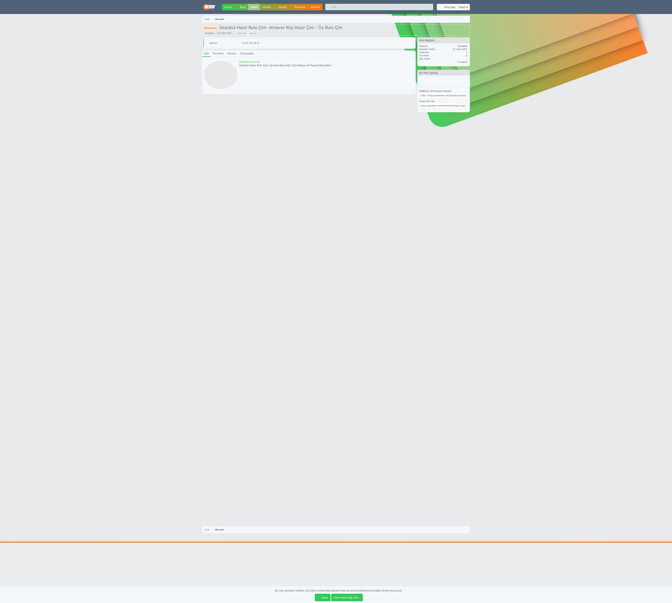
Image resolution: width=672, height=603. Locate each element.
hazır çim (241, 33)
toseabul (209, 33)
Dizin (254, 7)
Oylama (231, 53)
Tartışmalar (247, 53)
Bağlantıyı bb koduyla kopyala (435, 91)
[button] (234, 7)
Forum (228, 7)
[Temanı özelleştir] (439, 7)
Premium (300, 7)
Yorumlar (218, 53)
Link (206, 53)
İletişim (315, 7)
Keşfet (283, 7)
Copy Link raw (427, 101)
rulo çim (253, 33)
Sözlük (266, 7)
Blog (243, 7)
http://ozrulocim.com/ (249, 61)
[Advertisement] (336, 570)
